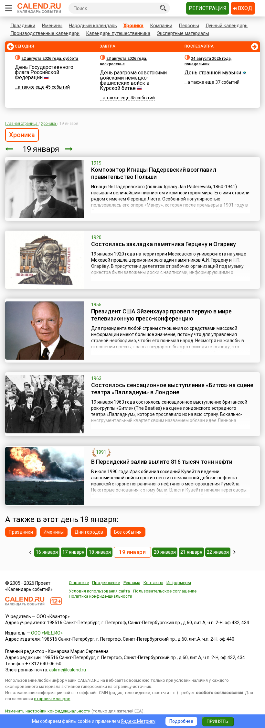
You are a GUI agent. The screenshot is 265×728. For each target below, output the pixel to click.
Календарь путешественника (118, 33)
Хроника (133, 25)
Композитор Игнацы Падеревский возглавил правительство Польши (153, 173)
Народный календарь (93, 25)
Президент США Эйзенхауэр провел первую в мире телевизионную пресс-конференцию (161, 315)
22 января (218, 552)
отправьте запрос (52, 698)
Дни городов (89, 532)
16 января (47, 552)
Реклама (131, 582)
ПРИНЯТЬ (217, 721)
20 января (165, 552)
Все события (128, 532)
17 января (73, 552)
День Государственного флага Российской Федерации (44, 72)
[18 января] (9, 149)
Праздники (22, 25)
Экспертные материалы (183, 33)
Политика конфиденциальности (100, 596)
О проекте (79, 582)
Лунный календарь (227, 25)
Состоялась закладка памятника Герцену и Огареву (163, 244)
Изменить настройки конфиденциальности (47, 711)
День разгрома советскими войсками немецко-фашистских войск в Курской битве (133, 80)
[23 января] (234, 552)
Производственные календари (45, 33)
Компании (161, 25)
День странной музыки (213, 73)
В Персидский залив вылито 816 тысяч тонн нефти (161, 461)
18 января (100, 552)
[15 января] (30, 552)
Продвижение (106, 582)
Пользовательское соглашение (164, 591)
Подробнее (181, 721)
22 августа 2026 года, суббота (49, 58)
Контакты (153, 582)
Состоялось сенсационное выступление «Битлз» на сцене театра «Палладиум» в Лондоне (172, 389)
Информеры (178, 582)
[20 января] (69, 149)
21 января (191, 552)
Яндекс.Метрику (138, 721)
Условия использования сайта (99, 591)
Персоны (189, 25)
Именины (52, 25)
